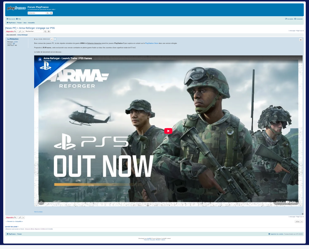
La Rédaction (12, 39)
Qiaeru (163, 239)
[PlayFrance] (17, 7)
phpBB (149, 238)
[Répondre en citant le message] (300, 39)
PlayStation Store (151, 43)
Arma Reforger (22, 35)
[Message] (35, 39)
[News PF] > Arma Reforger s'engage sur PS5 (30, 28)
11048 (16, 41)
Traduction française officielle (152, 239)
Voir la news (38, 212)
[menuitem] (18, 19)
